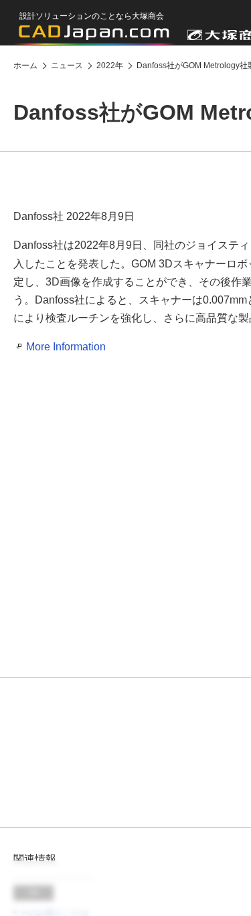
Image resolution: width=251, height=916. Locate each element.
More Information (66, 346)
